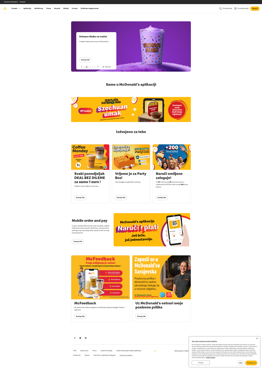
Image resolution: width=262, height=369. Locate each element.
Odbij (240, 363)
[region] (224, 351)
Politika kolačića (210, 357)
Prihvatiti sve (251, 363)
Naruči (254, 9)
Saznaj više (85, 60)
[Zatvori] (257, 338)
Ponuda (14, 8)
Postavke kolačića (126, 355)
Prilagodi (200, 362)
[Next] (98, 66)
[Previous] (81, 66)
